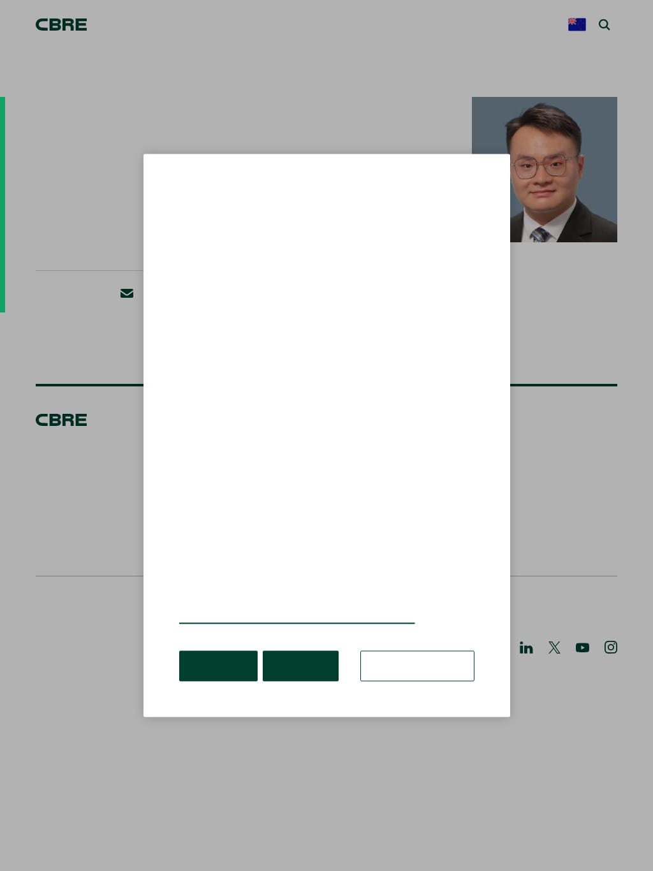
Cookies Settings (422, 647)
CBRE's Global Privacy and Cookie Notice (281, 599)
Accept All (216, 647)
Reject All (294, 647)
